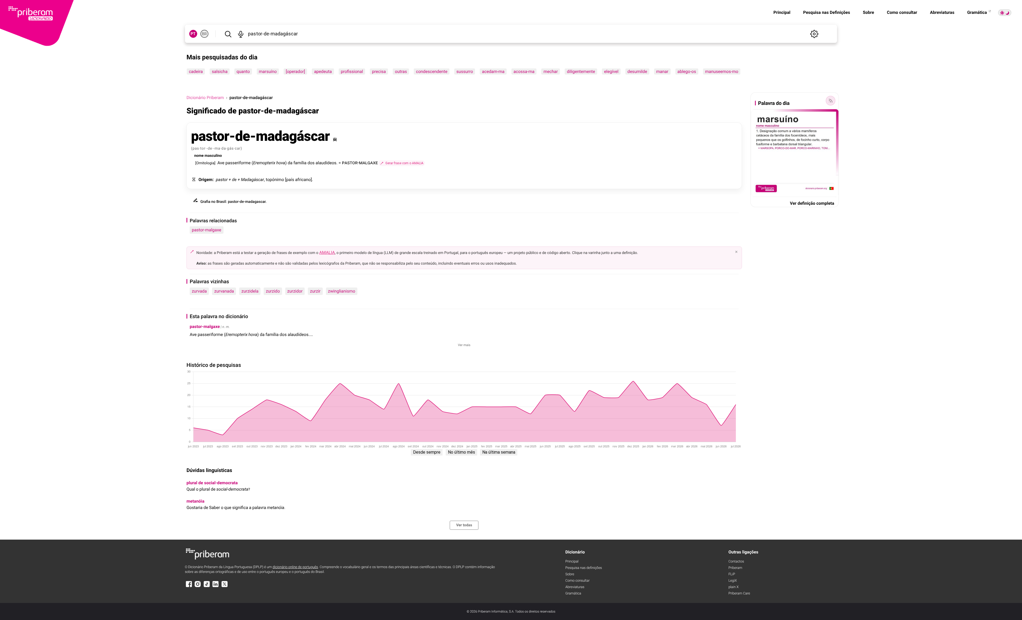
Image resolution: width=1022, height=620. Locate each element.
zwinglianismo (341, 291)
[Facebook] (189, 586)
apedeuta (323, 71)
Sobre (868, 12)
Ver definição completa (812, 203)
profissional (352, 71)
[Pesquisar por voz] (240, 34)
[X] (225, 586)
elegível (611, 71)
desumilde (637, 71)
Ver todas (464, 525)
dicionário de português (295, 567)
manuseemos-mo (721, 71)
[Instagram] (198, 586)
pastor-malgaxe (206, 229)
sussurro (464, 71)
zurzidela (249, 291)
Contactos (736, 562)
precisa (379, 71)
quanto (243, 71)
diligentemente (581, 71)
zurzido (273, 291)
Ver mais (464, 345)
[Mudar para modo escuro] (1004, 12)
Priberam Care (739, 594)
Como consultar (902, 12)
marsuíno (268, 71)
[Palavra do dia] (830, 100)
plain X (733, 587)
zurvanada (224, 291)
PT (193, 34)
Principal (781, 12)
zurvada (199, 291)
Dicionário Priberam (205, 97)
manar (662, 71)
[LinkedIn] (216, 586)
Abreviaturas (942, 12)
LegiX (732, 581)
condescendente (431, 71)
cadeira (196, 71)
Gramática (977, 12)
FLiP (731, 574)
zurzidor (295, 291)
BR (204, 34)
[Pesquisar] (228, 34)
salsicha (220, 71)
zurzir (315, 291)
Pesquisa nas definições (583, 568)
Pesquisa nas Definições (826, 12)
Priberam (735, 568)
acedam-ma (493, 71)
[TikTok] (207, 586)
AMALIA (327, 252)
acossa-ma (524, 71)
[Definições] (814, 34)
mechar (550, 71)
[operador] (295, 71)
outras (401, 71)
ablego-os (686, 71)
